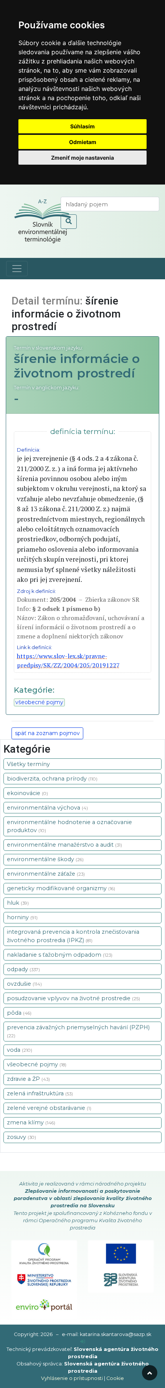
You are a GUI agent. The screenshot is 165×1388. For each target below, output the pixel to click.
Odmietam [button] (82, 142)
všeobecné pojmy (39, 702)
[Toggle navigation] (17, 268)
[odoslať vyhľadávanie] (69, 221)
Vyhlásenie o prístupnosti (72, 1378)
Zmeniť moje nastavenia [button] (82, 157)
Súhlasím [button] (82, 126)
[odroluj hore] (149, 1372)
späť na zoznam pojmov (47, 733)
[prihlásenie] (82, 1341)
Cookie (115, 1378)
